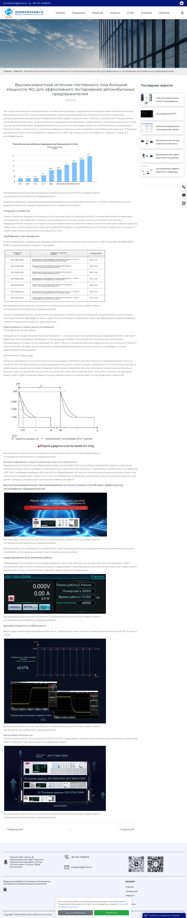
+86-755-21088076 (41, 3)
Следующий (127, 829)
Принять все (112, 913)
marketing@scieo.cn (16, 3)
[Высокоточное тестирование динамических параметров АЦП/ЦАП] (147, 142)
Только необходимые (75, 913)
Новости (18, 71)
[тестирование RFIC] (147, 114)
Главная (7, 71)
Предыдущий (15, 829)
